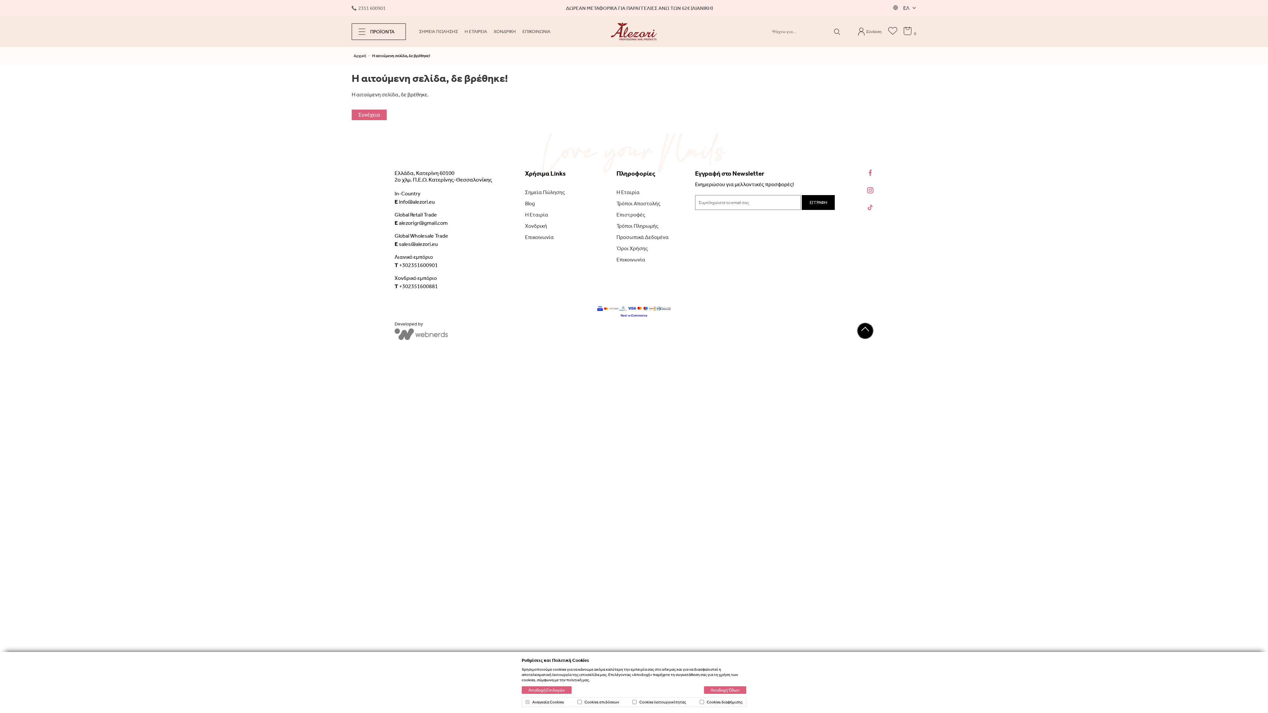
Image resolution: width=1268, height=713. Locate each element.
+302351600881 (416, 286)
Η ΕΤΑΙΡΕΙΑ (476, 31)
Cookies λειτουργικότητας (662, 702)
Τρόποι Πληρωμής (637, 226)
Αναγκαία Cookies (548, 702)
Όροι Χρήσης (632, 248)
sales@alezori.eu (416, 244)
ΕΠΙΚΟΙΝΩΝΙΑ (536, 31)
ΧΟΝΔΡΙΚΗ (505, 31)
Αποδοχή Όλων (725, 690)
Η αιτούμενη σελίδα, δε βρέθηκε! (401, 55)
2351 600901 (372, 8)
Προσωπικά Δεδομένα (642, 237)
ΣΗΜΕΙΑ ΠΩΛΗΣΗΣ (438, 31)
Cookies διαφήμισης (725, 702)
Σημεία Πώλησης (545, 192)
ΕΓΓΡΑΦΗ (818, 202)
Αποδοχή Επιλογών (546, 690)
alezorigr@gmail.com (421, 223)
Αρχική (360, 55)
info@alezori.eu (415, 201)
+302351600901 (416, 265)
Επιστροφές (630, 215)
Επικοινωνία (539, 237)
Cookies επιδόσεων (601, 702)
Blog (530, 203)
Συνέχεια (369, 115)
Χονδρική (536, 226)
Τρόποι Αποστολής (638, 203)
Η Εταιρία (536, 215)
